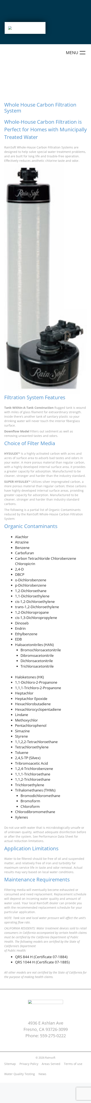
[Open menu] (76, 52)
